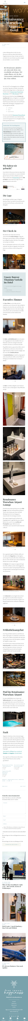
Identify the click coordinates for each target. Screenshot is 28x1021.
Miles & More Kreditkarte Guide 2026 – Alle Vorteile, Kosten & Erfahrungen (12, 886)
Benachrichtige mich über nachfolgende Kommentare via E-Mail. (14, 836)
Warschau (21, 779)
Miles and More (6, 883)
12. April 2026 (5, 963)
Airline (4, 964)
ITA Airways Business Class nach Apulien (12, 967)
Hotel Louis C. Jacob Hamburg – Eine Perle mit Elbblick (12, 927)
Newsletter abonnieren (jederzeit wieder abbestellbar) (15, 831)
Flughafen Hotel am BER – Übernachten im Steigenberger (6, 772)
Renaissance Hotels (13, 779)
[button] (4, 372)
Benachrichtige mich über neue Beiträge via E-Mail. (12, 841)
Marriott (4, 779)
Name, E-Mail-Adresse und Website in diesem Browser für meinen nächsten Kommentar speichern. (14, 827)
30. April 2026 (6, 923)
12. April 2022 (5, 44)
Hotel (3, 45)
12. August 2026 (6, 882)
